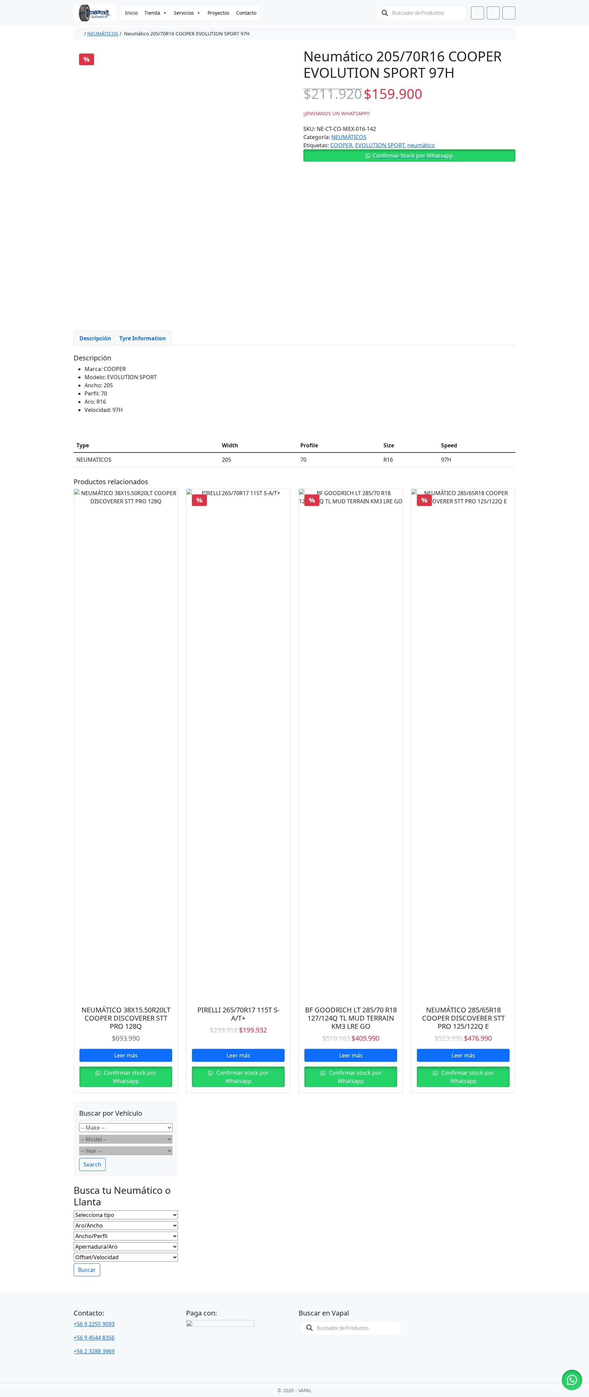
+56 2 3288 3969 (94, 1351)
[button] (409, 155)
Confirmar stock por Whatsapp (129, 1077)
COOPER (341, 145)
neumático (421, 145)
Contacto (246, 13)
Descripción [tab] (95, 338)
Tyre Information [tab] (142, 338)
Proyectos (218, 13)
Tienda (152, 13)
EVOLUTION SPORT (380, 145)
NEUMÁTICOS (102, 33)
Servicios (184, 13)
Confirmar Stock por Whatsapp (413, 155)
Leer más (126, 1055)
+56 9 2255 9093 (94, 1324)
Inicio (131, 13)
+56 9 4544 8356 (94, 1337)
